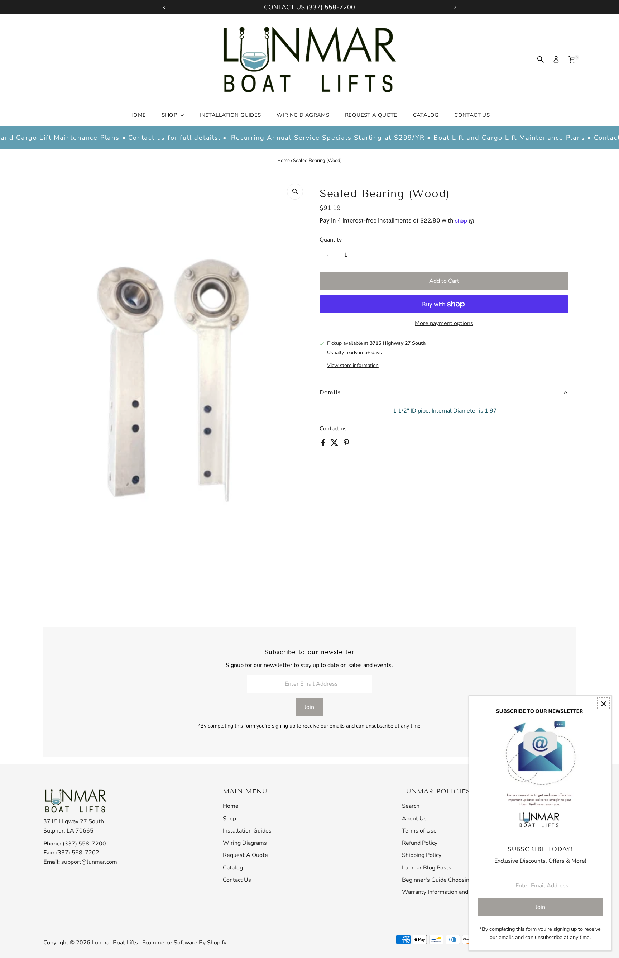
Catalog (426, 115)
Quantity (331, 240)
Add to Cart (444, 281)
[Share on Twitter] (335, 444)
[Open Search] (540, 59)
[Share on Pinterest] (346, 444)
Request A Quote (371, 115)
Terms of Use (419, 831)
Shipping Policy (421, 855)
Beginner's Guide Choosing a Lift (444, 880)
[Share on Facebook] (324, 444)
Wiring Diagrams (303, 115)
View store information (353, 365)
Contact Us (472, 115)
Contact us (333, 429)
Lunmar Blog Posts (426, 868)
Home (137, 115)
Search (410, 806)
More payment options (444, 323)
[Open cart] (572, 59)
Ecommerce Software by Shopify (184, 943)
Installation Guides (230, 115)
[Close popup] (603, 703)
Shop (170, 115)
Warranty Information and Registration (452, 892)
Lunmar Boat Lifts (115, 943)
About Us (414, 819)
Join (309, 707)
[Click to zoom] (295, 192)
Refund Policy (419, 843)
